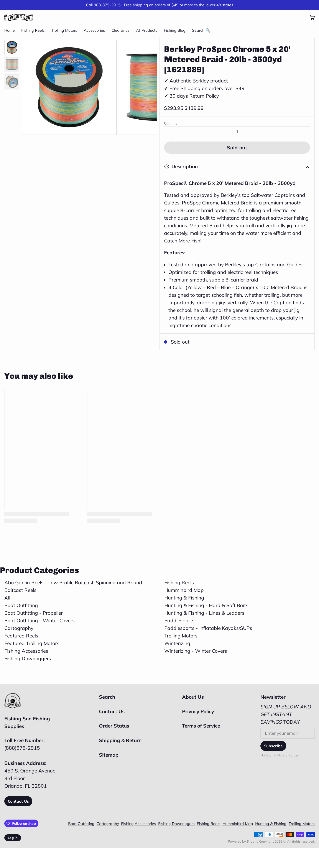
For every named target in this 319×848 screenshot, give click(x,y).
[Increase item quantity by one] (305, 132)
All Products (146, 30)
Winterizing (177, 643)
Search (107, 697)
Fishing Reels (33, 30)
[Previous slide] (29, 86)
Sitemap (108, 755)
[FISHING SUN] (18, 17)
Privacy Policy (198, 711)
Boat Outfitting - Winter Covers (39, 620)
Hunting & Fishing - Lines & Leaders (204, 613)
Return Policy (204, 96)
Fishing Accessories (26, 651)
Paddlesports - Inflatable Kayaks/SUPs (208, 628)
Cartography (18, 628)
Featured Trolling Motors (31, 643)
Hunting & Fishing (184, 597)
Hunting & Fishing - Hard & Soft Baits (206, 605)
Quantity (170, 123)
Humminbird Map (184, 590)
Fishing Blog (175, 30)
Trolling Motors (64, 30)
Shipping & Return (120, 740)
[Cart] (310, 17)
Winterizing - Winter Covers (195, 651)
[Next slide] (149, 86)
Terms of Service (201, 726)
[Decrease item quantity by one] (169, 132)
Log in (13, 838)
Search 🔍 (201, 30)
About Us (193, 697)
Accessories (94, 30)
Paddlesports (179, 620)
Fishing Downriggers (27, 658)
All (7, 597)
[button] (237, 148)
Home (9, 30)
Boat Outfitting (21, 605)
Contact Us (18, 801)
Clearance (121, 30)
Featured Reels (21, 635)
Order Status (114, 726)
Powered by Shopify (243, 841)
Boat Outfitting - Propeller (33, 613)
